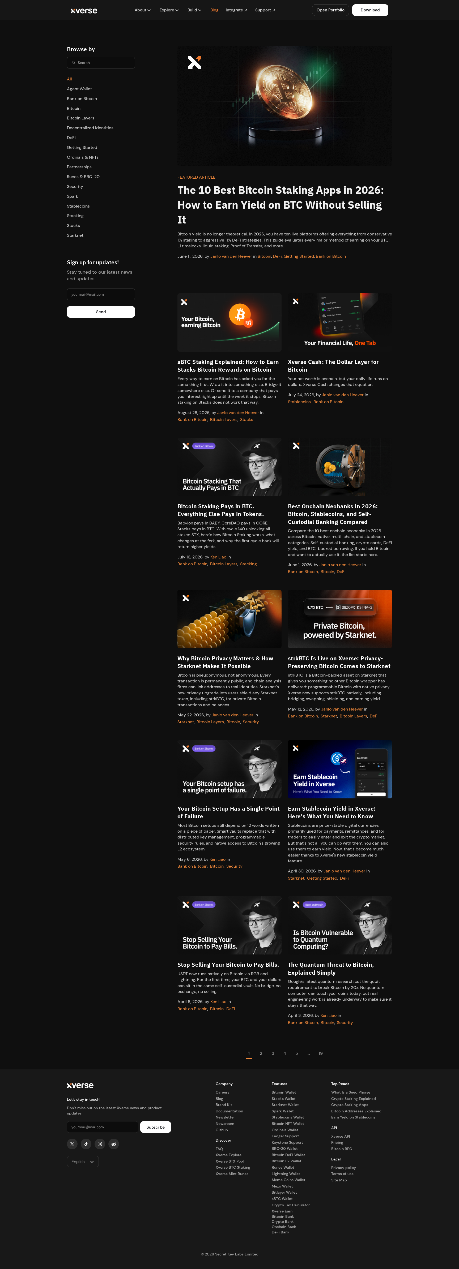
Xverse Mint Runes (232, 1173)
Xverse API (340, 1136)
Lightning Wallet (286, 1173)
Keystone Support (287, 1142)
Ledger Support (285, 1136)
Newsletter (225, 1117)
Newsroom (225, 1123)
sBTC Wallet (282, 1198)
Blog (219, 1098)
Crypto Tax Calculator (291, 1205)
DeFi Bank (281, 1232)
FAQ (219, 1148)
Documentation (229, 1111)
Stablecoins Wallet (288, 1117)
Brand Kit (224, 1104)
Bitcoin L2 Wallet (286, 1161)
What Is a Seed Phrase (350, 1092)
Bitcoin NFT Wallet (288, 1123)
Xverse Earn (282, 1211)
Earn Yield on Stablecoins (353, 1117)
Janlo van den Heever (231, 256)
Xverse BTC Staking (233, 1167)
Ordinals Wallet (285, 1130)
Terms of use (342, 1173)
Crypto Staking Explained (353, 1098)
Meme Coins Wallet (288, 1179)
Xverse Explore (228, 1154)
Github (222, 1130)
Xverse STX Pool (230, 1161)
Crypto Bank (283, 1221)
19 (321, 1053)
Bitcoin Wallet (284, 1092)
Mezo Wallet (282, 1186)
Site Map (339, 1180)
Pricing (337, 1142)
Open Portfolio (331, 10)
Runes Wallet (283, 1167)
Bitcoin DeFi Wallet (288, 1154)
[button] (143, 10)
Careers (222, 1092)
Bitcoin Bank (283, 1216)
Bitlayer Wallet (284, 1192)
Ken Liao (218, 557)
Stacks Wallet (284, 1098)
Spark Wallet (283, 1111)
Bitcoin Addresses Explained (356, 1111)
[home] (84, 10)
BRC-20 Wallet (285, 1148)
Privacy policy (343, 1167)
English (78, 1161)
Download (370, 10)
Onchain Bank (284, 1226)
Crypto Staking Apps (349, 1104)
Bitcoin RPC (341, 1148)
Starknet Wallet (285, 1104)
